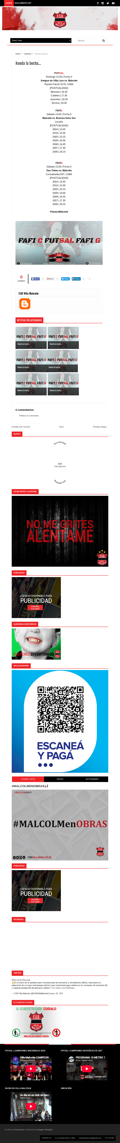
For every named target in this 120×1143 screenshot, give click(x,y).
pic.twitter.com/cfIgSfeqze (64, 988)
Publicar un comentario (29, 416)
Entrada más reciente (21, 427)
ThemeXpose (19, 1130)
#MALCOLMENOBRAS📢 (30, 786)
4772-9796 (109, 1138)
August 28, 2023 (56, 993)
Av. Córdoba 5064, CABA (65, 1138)
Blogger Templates (45, 1130)
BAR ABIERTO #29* (23, 3)
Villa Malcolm (60, 466)
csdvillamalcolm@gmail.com (90, 1138)
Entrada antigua (99, 427)
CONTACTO (46, 1138)
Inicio (61, 427)
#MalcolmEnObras (19, 980)
